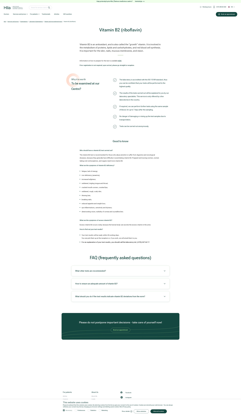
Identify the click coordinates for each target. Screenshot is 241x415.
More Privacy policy (125, 407)
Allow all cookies (158, 411)
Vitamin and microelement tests (53, 21)
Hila (5, 21)
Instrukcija (138, 1)
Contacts (65, 399)
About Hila (94, 396)
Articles (56, 14)
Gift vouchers (67, 14)
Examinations (24, 21)
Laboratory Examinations (36, 21)
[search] (49, 7)
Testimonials (46, 14)
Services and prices (19, 14)
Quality (93, 399)
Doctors (6, 14)
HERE (120, 61)
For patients (34, 14)
